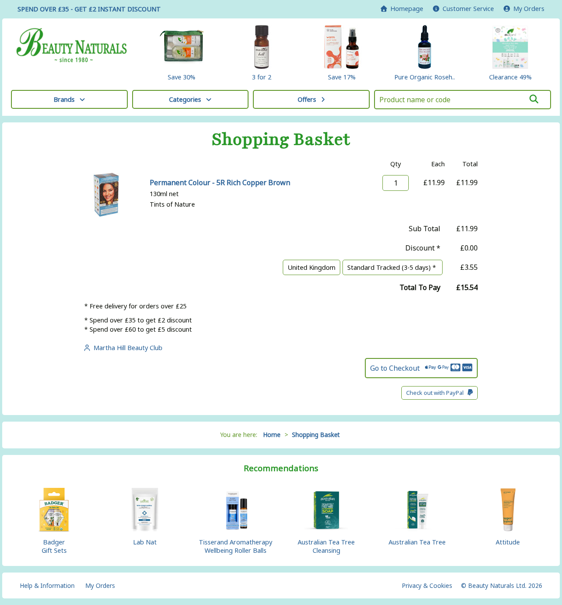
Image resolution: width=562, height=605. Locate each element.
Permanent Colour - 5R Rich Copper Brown (220, 182)
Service (468, 8)
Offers (307, 99)
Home (405, 8)
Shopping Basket (316, 434)
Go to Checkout (397, 368)
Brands (64, 99)
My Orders (527, 8)
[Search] (533, 99)
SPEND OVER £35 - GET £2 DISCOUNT (89, 9)
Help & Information (47, 585)
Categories (185, 99)
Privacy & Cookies (427, 585)
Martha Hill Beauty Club (126, 348)
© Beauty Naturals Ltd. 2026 (501, 585)
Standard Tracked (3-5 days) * (392, 267)
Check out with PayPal (437, 393)
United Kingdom (311, 267)
